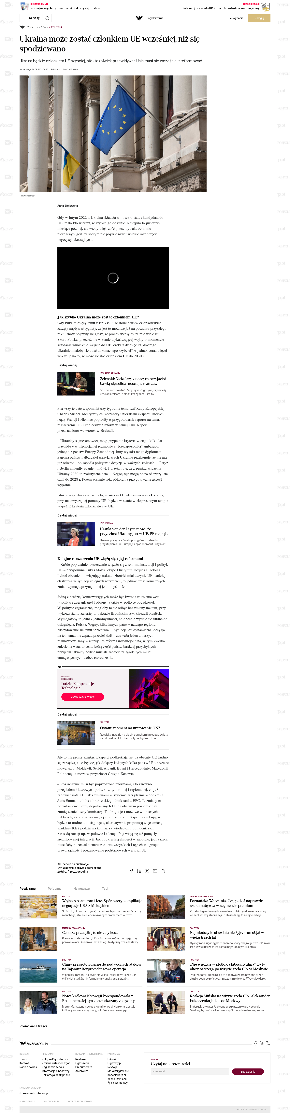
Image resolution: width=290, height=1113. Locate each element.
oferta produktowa (80, 1101)
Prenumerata (83, 1067)
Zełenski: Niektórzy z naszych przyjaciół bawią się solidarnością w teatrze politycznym (133, 381)
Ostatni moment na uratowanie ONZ (130, 728)
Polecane (55, 889)
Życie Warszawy (118, 1082)
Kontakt (24, 1063)
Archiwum (81, 1071)
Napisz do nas (28, 1067)
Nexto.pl (113, 1067)
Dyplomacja (106, 523)
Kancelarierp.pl (117, 1075)
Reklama (80, 1059)
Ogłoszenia (82, 1063)
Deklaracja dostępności (56, 1075)
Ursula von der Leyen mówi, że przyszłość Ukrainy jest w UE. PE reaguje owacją (133, 531)
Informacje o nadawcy (55, 1071)
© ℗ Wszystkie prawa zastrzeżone (79, 867)
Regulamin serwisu (53, 1067)
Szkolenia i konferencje (34, 1093)
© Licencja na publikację (73, 864)
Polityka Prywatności (55, 1059)
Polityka (56, 27)
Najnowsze (82, 889)
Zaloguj (259, 18)
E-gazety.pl (114, 1063)
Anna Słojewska (67, 205)
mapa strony (27, 1101)
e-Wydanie (236, 18)
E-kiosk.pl (113, 1059)
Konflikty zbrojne (110, 373)
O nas (23, 1059)
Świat (46, 27)
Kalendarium (51, 1101)
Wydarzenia (155, 18)
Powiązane (28, 889)
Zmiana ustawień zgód (56, 1063)
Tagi (105, 889)
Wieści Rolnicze (117, 1078)
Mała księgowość (118, 1071)
